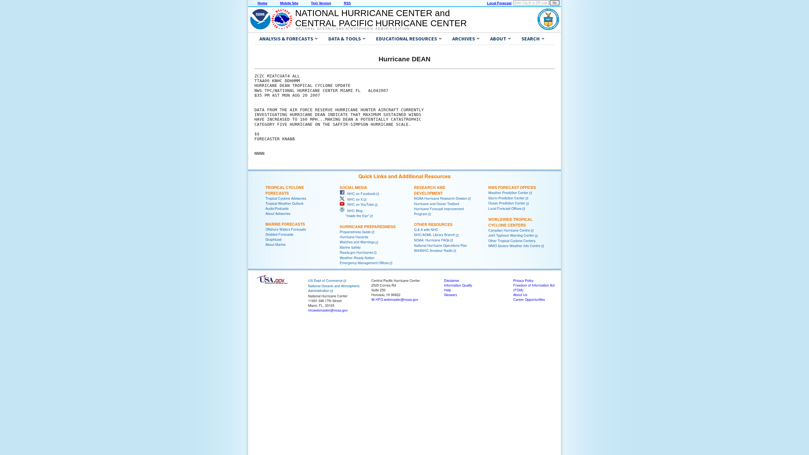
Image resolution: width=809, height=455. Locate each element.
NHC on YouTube (359, 204)
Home (262, 3)
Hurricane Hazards (354, 236)
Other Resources (433, 224)
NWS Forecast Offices (512, 187)
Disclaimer (451, 280)
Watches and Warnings (357, 242)
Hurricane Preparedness (368, 226)
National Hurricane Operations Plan (440, 245)
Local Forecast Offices (504, 208)
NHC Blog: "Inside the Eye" (354, 213)
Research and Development (429, 190)
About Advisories (277, 213)
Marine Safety (350, 247)
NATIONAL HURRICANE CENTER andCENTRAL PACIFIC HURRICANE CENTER (381, 18)
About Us (520, 294)
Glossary (450, 294)
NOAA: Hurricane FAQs (431, 240)
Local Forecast (499, 3)
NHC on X (353, 199)
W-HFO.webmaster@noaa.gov (394, 299)
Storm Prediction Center (506, 198)
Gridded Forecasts (279, 234)
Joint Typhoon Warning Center (511, 235)
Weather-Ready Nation (357, 257)
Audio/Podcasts (277, 208)
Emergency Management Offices (364, 262)
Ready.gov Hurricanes (356, 252)
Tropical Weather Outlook (284, 203)
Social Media (353, 187)
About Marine (275, 244)
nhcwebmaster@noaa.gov (328, 310)
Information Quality (458, 285)
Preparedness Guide (355, 231)
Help (447, 290)
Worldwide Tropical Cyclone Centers (510, 222)
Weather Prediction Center (508, 192)
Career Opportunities (529, 299)
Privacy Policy (523, 280)
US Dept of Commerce (325, 280)
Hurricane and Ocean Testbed (436, 203)
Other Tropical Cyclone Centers (511, 240)
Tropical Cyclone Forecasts (284, 190)
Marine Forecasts (285, 224)
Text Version (321, 3)
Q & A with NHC (426, 229)
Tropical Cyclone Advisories (285, 198)
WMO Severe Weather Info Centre (514, 245)
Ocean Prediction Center (506, 203)
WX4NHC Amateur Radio (433, 250)
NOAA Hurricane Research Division (440, 198)
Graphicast (273, 239)
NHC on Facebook (359, 193)
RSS (347, 3)
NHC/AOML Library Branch (434, 234)
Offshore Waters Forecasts (285, 229)
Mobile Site (289, 3)
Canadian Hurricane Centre (509, 230)
